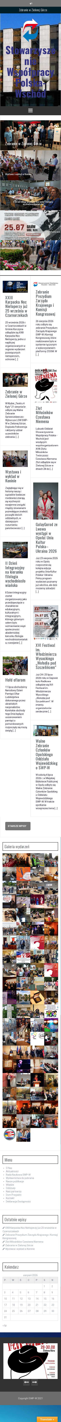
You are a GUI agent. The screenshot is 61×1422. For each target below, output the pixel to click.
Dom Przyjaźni (13, 1194)
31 (5, 1317)
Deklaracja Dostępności (18, 1201)
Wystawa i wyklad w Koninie (33, 11)
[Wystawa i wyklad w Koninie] (30, 165)
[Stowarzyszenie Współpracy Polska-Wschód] (30, 31)
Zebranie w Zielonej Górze (16, 394)
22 (45, 1305)
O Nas (9, 1168)
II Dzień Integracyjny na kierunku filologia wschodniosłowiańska (15, 574)
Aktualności (12, 1171)
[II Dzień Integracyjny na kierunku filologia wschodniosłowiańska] (30, 195)
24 (5, 1311)
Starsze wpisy (17, 826)
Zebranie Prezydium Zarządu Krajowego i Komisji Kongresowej (45, 303)
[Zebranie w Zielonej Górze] (30, 135)
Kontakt (10, 1198)
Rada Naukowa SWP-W (18, 1174)
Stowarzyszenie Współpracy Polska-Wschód (30, 71)
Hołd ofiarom (15, 680)
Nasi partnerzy (14, 1191)
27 (29, 1311)
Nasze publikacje (15, 1181)
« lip (5, 1325)
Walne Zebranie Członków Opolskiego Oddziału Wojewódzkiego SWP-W (46, 754)
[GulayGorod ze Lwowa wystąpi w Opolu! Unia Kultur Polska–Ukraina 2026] (45, 500)
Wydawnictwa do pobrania (20, 1178)
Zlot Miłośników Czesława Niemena (44, 414)
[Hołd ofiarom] (30, 255)
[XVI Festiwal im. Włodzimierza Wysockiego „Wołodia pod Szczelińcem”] (30, 225)
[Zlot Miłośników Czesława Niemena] (45, 385)
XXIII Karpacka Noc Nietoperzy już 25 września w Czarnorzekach (16, 306)
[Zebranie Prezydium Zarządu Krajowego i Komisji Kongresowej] (45, 283)
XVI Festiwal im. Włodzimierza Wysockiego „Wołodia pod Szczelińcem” (46, 656)
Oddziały (10, 1188)
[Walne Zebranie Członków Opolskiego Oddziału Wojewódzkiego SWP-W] (45, 730)
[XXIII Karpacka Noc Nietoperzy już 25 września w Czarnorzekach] (15, 286)
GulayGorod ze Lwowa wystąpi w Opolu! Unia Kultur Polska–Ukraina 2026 (47, 537)
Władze (10, 1184)
